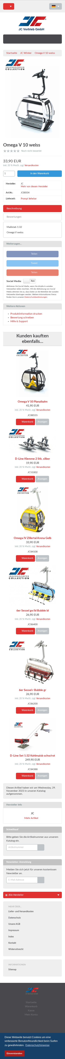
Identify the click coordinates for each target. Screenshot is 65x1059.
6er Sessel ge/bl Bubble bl (32, 610)
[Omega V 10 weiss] (32, 99)
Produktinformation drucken (26, 314)
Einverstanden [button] (14, 1053)
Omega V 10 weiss (45, 53)
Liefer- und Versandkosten (21, 911)
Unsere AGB (14, 924)
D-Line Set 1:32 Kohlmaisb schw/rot (32, 755)
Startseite (11, 53)
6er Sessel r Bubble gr (32, 690)
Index (11, 937)
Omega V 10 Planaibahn (32, 401)
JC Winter (26, 53)
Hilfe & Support (19, 321)
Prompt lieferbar (29, 199)
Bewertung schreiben (22, 317)
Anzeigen (42, 422)
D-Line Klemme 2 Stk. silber (32, 458)
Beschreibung (14, 208)
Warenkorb (27, 422)
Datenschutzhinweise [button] (37, 1045)
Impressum (13, 930)
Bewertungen (14, 217)
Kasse (31, 1010)
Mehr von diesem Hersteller (34, 187)
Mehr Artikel (31, 818)
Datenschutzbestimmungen (35, 297)
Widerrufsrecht (15, 949)
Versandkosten (31, 165)
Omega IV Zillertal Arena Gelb (32, 538)
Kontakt (12, 943)
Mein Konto (31, 1014)
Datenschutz (14, 918)
